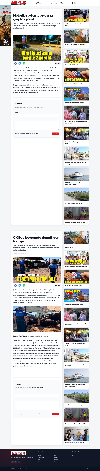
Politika (33, 3)
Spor (52, 3)
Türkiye (69, 3)
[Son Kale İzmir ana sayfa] (18, 453)
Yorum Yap (55, 133)
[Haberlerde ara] (81, 3)
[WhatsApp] (12, 462)
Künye (73, 455)
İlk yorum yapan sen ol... (38, 107)
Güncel (27, 3)
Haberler (20, 10)
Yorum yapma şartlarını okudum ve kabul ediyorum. (26, 133)
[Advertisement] (94, 25)
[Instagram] (15, 462)
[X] (19, 462)
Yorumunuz (17, 119)
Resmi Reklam (74, 3)
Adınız (16, 112)
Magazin (56, 3)
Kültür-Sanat (61, 3)
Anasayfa (15, 10)
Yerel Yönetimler (38, 3)
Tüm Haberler (74, 457)
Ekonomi (47, 3)
